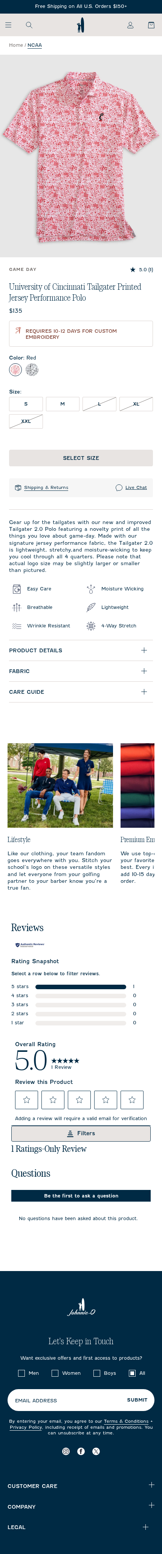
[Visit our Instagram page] (66, 1451)
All (142, 1373)
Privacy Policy (26, 1427)
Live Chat (136, 487)
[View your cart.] (146, 24)
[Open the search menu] (29, 24)
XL (143, 404)
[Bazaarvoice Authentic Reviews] (30, 945)
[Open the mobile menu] (11, 24)
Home (16, 45)
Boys (110, 1373)
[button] (27, 1100)
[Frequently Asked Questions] (81, 6)
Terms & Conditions (126, 1421)
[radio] (15, 369)
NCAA (35, 45)
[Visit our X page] (96, 1451)
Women (71, 1373)
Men (34, 1373)
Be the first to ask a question (81, 1196)
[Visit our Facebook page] (81, 1451)
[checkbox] (21, 1373)
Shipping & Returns (46, 487)
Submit (137, 1400)
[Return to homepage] (80, 24)
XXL (32, 421)
